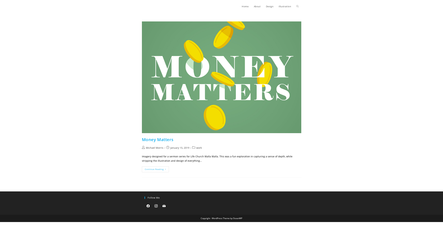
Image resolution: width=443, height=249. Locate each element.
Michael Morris (154, 147)
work (199, 147)
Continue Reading (157, 170)
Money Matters (158, 139)
